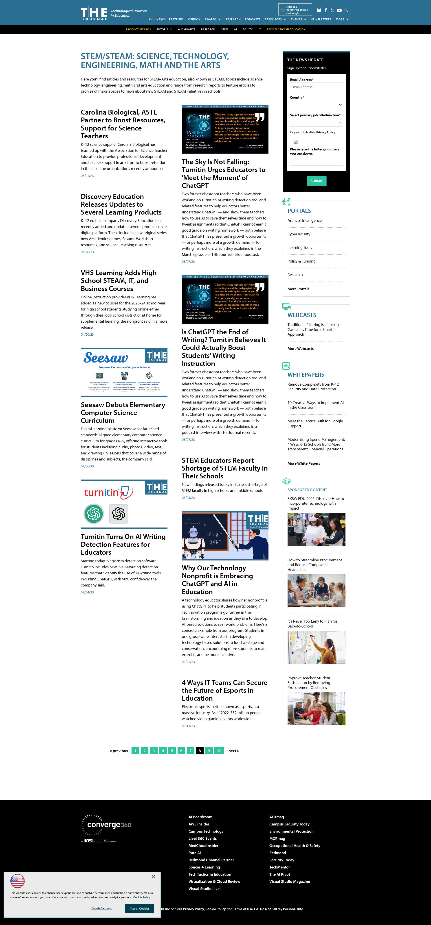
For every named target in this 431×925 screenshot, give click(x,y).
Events (296, 19)
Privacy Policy (325, 132)
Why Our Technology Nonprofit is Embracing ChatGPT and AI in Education (217, 579)
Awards (211, 19)
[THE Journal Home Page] (114, 13)
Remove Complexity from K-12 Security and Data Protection (313, 387)
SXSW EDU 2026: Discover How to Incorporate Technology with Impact (316, 503)
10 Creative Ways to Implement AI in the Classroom (316, 405)
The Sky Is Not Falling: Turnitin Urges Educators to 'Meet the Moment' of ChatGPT (224, 173)
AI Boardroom (200, 816)
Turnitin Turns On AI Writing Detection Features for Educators (123, 544)
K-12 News (157, 19)
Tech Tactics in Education (210, 874)
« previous (119, 750)
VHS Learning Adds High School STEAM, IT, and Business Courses (119, 280)
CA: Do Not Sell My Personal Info (278, 909)
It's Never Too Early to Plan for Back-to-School (312, 623)
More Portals (299, 288)
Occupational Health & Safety (294, 845)
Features (176, 19)
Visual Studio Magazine (289, 881)
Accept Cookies (140, 908)
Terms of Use (243, 909)
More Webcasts (301, 348)
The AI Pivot (279, 874)
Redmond (277, 852)
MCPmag (277, 838)
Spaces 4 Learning (204, 867)
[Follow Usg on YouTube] (339, 10)
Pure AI (195, 852)
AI (235, 29)
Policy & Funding (302, 261)
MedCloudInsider (203, 845)
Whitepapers (306, 374)
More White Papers (304, 463)
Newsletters (321, 19)
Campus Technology (206, 831)
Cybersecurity (299, 234)
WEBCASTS (302, 315)
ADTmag (276, 816)
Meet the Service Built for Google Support (315, 423)
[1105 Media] (108, 865)
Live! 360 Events (203, 838)
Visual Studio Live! (205, 888)
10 (219, 750)
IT (260, 29)
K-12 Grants (186, 29)
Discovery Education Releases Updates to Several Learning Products (121, 204)
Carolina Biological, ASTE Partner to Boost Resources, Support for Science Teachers (123, 123)
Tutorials (164, 29)
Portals (299, 210)
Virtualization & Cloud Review (214, 881)
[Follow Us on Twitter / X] (332, 10)
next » (234, 750)
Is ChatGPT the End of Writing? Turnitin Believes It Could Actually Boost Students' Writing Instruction (224, 347)
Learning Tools (300, 247)
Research (233, 19)
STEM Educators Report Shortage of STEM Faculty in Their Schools (225, 468)
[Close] (153, 877)
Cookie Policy (215, 909)
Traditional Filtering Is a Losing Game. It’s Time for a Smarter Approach (313, 329)
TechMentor (279, 867)
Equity (248, 29)
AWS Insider (199, 824)
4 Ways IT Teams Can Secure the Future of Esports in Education (225, 690)
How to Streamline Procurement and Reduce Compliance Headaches (315, 565)
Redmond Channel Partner (211, 859)
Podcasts (253, 19)
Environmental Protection (291, 831)
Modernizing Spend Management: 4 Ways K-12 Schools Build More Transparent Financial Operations (316, 444)
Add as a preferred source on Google (297, 10)
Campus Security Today (289, 824)
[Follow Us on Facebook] (326, 10)
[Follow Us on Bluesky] (319, 10)
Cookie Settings (102, 908)
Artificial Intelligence (305, 220)
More (340, 19)
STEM (224, 29)
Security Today (281, 859)
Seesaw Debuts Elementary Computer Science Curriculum (123, 412)
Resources (273, 19)
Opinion (194, 19)
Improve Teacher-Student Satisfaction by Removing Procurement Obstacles (309, 682)
